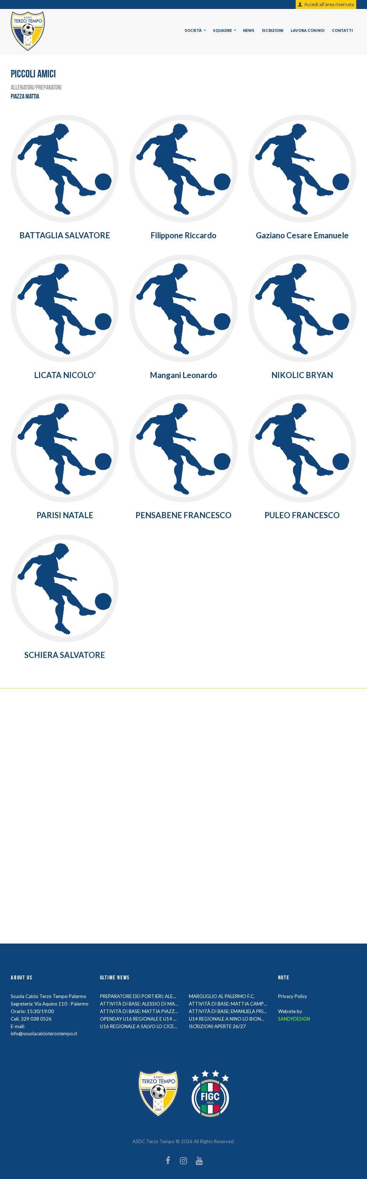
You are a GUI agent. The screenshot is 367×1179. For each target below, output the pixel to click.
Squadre (222, 30)
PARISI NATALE (65, 515)
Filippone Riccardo (183, 235)
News (248, 30)
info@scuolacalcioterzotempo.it (44, 1033)
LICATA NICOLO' (65, 375)
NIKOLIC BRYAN (302, 375)
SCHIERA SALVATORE (64, 655)
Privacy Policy (292, 996)
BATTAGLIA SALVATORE (64, 235)
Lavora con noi (307, 30)
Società (193, 30)
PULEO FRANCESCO (302, 515)
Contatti (342, 30)
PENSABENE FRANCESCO (183, 515)
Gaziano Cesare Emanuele (302, 235)
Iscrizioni (272, 30)
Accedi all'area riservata (329, 4)
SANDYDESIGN (294, 1019)
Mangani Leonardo (183, 375)
